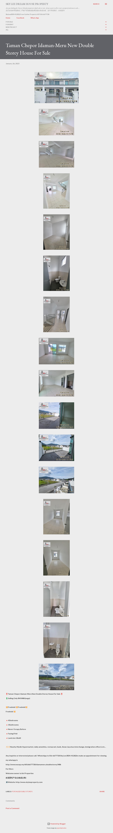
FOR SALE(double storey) (22, 791)
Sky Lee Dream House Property (27, 4)
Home (8, 18)
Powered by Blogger (58, 824)
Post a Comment (12, 808)
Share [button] (102, 791)
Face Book (20, 18)
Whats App (35, 18)
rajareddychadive (61, 828)
